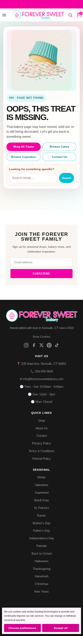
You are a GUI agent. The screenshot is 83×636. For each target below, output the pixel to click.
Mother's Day (41, 523)
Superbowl (42, 492)
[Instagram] (26, 345)
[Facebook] (33, 345)
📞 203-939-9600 (41, 371)
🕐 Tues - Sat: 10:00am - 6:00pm (41, 386)
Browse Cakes (59, 146)
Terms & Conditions (41, 451)
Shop (41, 420)
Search (66, 178)
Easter (41, 515)
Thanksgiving (41, 568)
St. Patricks (41, 508)
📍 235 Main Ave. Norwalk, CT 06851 (41, 363)
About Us (41, 428)
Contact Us (59, 156)
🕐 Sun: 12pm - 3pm (41, 394)
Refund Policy (41, 458)
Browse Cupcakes (23, 156)
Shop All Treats (23, 146)
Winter (41, 477)
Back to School (42, 553)
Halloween (41, 561)
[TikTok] (56, 345)
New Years (41, 591)
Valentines (41, 485)
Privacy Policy (41, 443)
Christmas (41, 584)
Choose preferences (22, 628)
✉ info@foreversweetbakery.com (41, 379)
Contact (41, 435)
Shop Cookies (41, 336)
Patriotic (41, 546)
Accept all (60, 628)
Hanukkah (41, 576)
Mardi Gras (41, 500)
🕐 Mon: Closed (41, 401)
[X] (41, 345)
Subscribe (41, 273)
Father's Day (41, 530)
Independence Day (41, 538)
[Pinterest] (49, 345)
